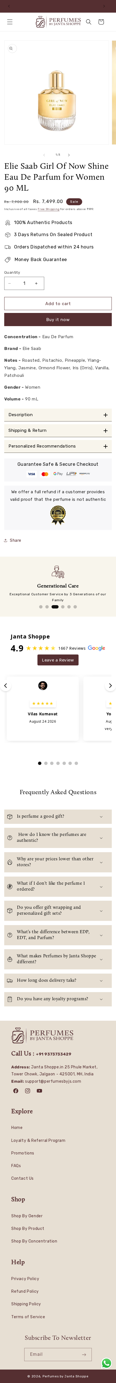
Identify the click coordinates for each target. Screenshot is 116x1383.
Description (20, 415)
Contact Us (22, 1178)
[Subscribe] (85, 1354)
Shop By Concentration (34, 1241)
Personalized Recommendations (42, 446)
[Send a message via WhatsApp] (106, 1363)
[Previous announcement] (10, 6)
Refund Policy (25, 1291)
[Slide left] (45, 155)
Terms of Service (28, 1317)
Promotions (22, 1153)
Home (17, 1127)
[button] (11, 22)
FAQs (16, 1165)
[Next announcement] (105, 6)
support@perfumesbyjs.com (53, 1081)
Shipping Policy (26, 1304)
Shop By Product (27, 1228)
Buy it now (58, 319)
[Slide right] (70, 155)
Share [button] (15, 540)
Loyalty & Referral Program (38, 1140)
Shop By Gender (27, 1216)
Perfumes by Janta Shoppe (66, 1376)
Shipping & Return (27, 430)
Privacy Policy (25, 1278)
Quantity (12, 272)
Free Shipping (48, 209)
